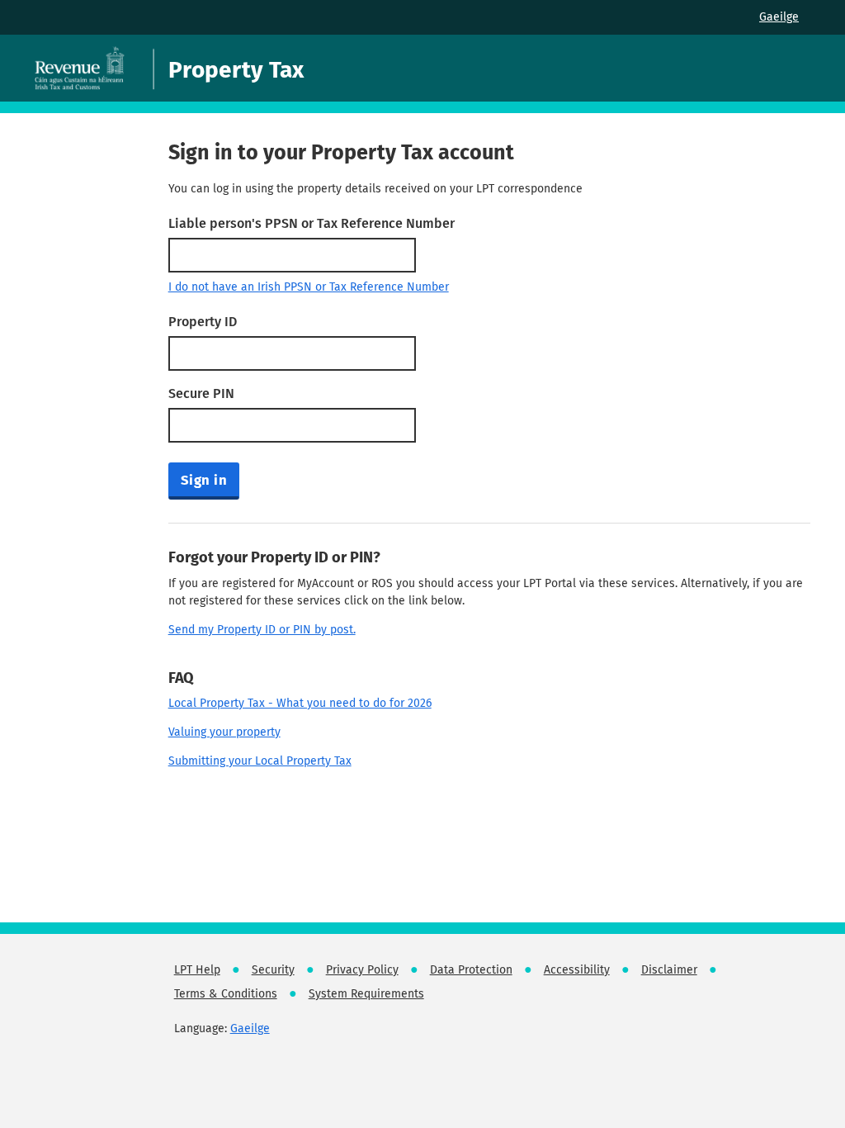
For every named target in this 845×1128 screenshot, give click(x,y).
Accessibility (577, 970)
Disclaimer (669, 970)
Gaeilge (779, 17)
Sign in (204, 480)
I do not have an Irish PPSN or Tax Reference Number (308, 287)
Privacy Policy (362, 970)
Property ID (202, 321)
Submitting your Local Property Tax (260, 761)
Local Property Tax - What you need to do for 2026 (300, 703)
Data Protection (471, 970)
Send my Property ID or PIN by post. (262, 630)
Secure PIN (201, 393)
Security (273, 970)
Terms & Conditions (225, 994)
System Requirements (366, 994)
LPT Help (197, 970)
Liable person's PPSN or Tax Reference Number (311, 223)
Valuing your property (224, 732)
